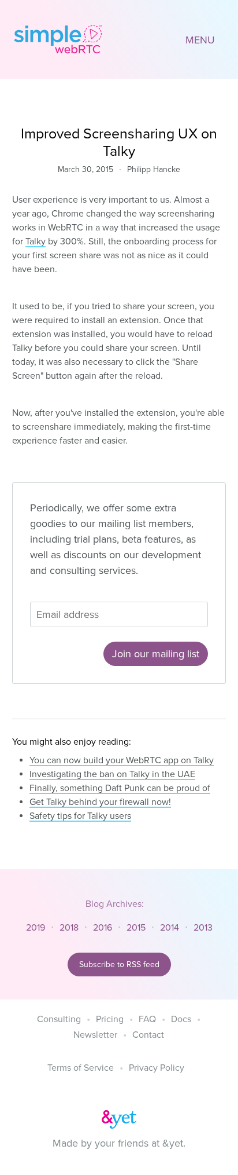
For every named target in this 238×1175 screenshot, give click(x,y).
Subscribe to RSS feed (119, 964)
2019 (35, 928)
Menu (200, 40)
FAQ (147, 1019)
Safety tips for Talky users (80, 816)
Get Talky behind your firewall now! (100, 802)
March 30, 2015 (85, 169)
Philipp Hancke (153, 169)
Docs (181, 1019)
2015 (136, 928)
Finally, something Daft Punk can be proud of (119, 788)
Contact (148, 1035)
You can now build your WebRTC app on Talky (121, 760)
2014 (169, 928)
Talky (35, 241)
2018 (69, 928)
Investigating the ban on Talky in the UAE (112, 774)
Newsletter (95, 1035)
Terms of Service (80, 1068)
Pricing (110, 1019)
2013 (203, 928)
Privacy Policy (156, 1068)
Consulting (59, 1019)
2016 (102, 928)
